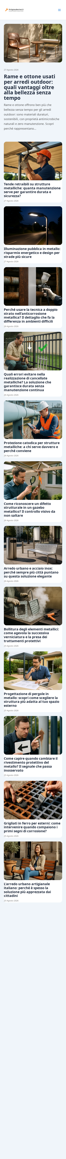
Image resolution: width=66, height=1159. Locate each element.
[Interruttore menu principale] (59, 10)
